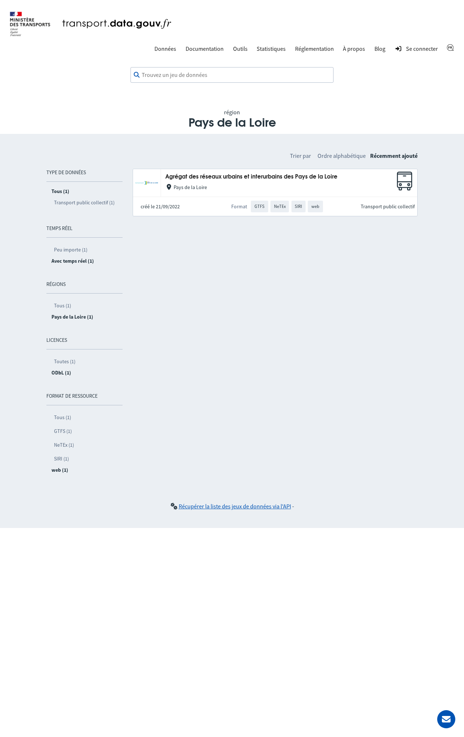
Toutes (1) (64, 361)
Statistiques (271, 48)
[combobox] (232, 75)
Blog (379, 48)
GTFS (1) (63, 431)
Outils (240, 48)
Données (165, 48)
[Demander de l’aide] (446, 719)
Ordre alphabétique (342, 155)
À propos (354, 48)
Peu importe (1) (70, 249)
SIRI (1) (61, 458)
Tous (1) (62, 305)
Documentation (205, 48)
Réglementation (314, 48)
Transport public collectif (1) (84, 202)
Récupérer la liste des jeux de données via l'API (235, 506)
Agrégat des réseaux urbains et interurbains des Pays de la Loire (251, 177)
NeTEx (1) (64, 445)
